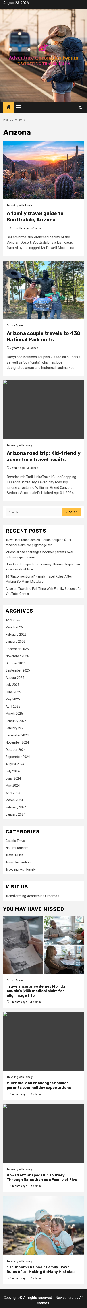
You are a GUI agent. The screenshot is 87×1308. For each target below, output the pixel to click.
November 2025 (17, 656)
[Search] (80, 107)
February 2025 (16, 721)
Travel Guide (14, 855)
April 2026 (13, 620)
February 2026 (16, 634)
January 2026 (15, 642)
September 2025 (18, 670)
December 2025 (17, 649)
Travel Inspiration (18, 862)
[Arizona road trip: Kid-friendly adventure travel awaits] (43, 409)
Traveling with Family (20, 205)
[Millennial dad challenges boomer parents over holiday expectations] (43, 1041)
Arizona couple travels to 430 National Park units (43, 336)
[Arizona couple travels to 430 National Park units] (43, 290)
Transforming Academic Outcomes (32, 896)
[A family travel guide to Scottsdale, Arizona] (43, 170)
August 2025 (15, 678)
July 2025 (12, 685)
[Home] (8, 108)
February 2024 (16, 807)
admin (38, 228)
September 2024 (18, 757)
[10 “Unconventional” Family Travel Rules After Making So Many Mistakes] (43, 1225)
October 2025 (15, 663)
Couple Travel (15, 325)
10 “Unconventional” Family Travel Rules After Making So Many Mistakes (41, 1269)
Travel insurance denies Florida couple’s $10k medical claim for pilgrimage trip (36, 991)
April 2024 (13, 793)
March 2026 (14, 627)
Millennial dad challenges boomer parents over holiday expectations (39, 1085)
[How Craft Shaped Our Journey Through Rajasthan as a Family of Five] (43, 1133)
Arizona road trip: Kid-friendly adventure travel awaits (43, 456)
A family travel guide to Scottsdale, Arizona (35, 216)
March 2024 (14, 800)
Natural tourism (17, 848)
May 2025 (13, 699)
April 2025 (13, 706)
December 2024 (17, 735)
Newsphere (65, 1298)
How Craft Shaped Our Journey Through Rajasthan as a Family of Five (42, 1177)
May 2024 (13, 786)
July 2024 (12, 771)
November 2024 (17, 742)
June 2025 (13, 692)
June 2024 (13, 779)
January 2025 (15, 728)
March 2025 (14, 714)
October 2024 (15, 750)
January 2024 (15, 814)
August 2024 (15, 764)
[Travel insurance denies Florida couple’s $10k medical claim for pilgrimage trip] (43, 945)
